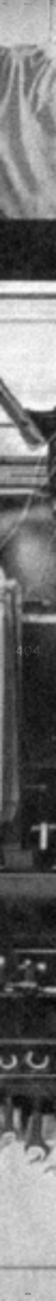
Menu (28, 4)
